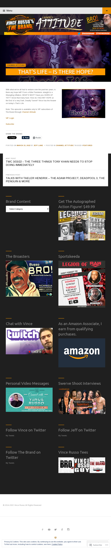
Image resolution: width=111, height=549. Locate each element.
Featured (87, 145)
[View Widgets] (106, 10)
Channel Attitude (16, 65)
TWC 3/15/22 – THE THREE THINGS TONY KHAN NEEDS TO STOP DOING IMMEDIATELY (49, 162)
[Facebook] (62, 530)
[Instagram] (68, 530)
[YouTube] (49, 530)
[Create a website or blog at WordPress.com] (55, 538)
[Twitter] (56, 530)
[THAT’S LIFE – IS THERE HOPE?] (55, 58)
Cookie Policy (57, 544)
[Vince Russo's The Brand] (55, 24)
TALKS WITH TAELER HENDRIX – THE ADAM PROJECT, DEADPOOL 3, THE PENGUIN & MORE (55, 178)
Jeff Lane (38, 145)
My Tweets (10, 436)
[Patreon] (43, 530)
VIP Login (10, 118)
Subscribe (10, 124)
